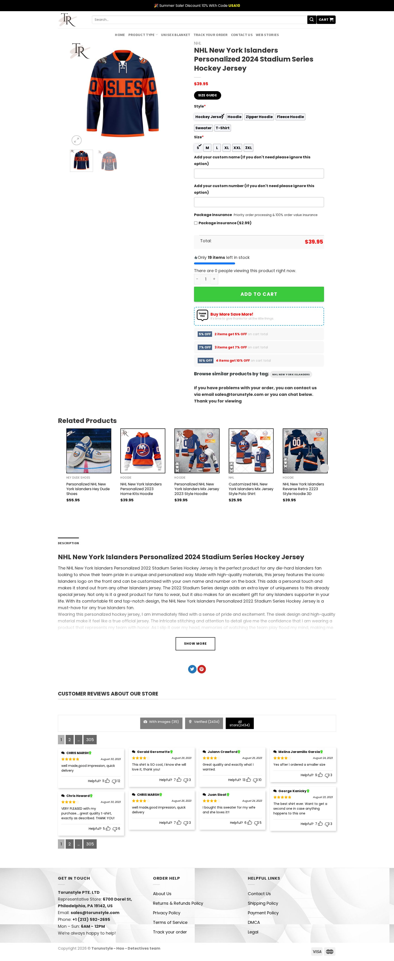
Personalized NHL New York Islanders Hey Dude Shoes (88, 489)
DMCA (254, 922)
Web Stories (267, 34)
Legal (253, 932)
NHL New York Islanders (291, 374)
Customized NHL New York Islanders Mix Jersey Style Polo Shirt (251, 489)
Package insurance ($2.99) (225, 223)
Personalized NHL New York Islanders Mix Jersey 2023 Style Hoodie (196, 489)
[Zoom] (77, 140)
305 (90, 739)
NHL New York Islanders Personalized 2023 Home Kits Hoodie (141, 489)
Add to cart (259, 294)
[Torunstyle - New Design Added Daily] (71, 19)
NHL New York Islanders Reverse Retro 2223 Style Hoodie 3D (303, 489)
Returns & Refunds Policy (178, 903)
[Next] (168, 93)
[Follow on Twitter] (192, 669)
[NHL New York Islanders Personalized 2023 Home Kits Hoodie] (143, 451)
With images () (163, 721)
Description (68, 543)
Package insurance (213, 214)
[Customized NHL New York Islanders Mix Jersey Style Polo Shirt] (251, 451)
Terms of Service (170, 922)
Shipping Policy (263, 903)
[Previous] (78, 93)
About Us (162, 894)
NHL (197, 43)
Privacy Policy (166, 913)
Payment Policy (263, 913)
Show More (195, 643)
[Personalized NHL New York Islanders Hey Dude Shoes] (89, 451)
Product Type (141, 34)
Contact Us (242, 34)
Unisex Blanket (175, 34)
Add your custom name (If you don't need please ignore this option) (252, 160)
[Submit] (311, 19)
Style (200, 106)
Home (120, 34)
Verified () (206, 721)
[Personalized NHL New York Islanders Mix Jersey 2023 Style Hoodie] (197, 451)
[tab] (68, 543)
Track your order (211, 34)
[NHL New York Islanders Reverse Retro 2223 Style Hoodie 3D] (305, 451)
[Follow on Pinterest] (201, 669)
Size (199, 137)
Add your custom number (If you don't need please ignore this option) (254, 189)
